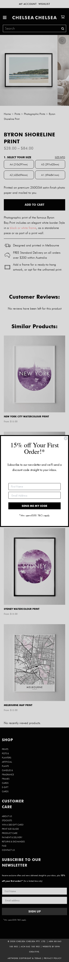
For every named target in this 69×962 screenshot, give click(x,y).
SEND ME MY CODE (34, 506)
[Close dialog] (65, 438)
